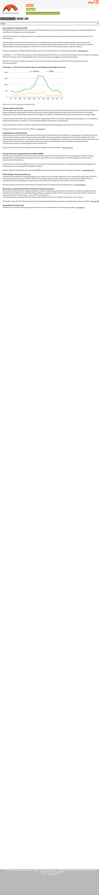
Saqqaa (30, 9)
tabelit (20, 18)
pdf (26, 18)
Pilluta (29, 5)
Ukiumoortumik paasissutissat (43, 13)
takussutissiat (7, 18)
